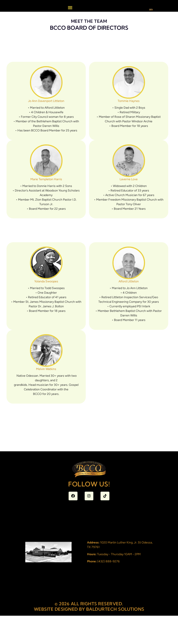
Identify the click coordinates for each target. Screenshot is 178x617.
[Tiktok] (105, 496)
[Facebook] (73, 496)
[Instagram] (89, 496)
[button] (70, 7)
